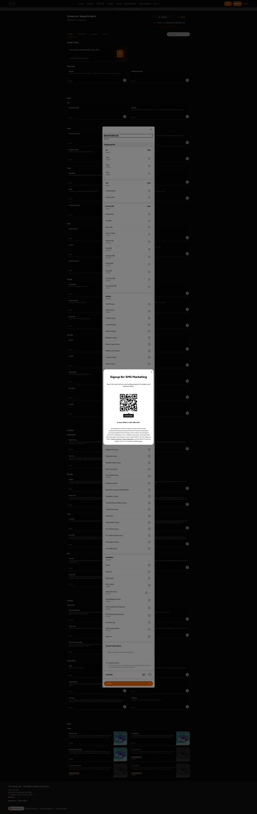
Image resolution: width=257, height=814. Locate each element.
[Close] (152, 372)
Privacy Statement (128, 439)
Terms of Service (116, 439)
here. (140, 441)
